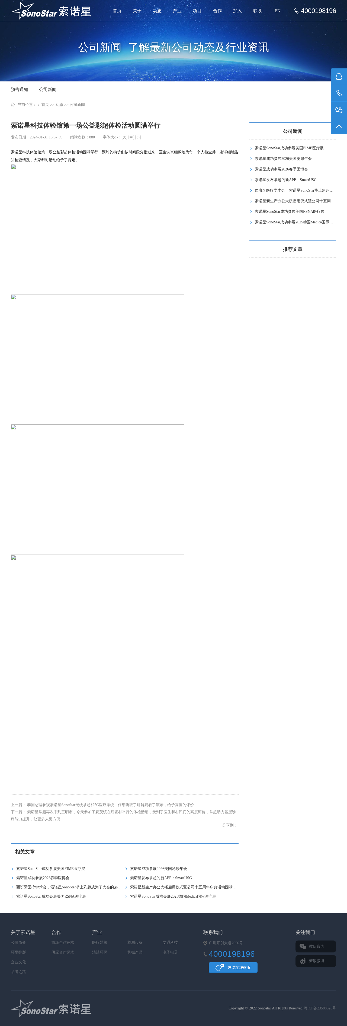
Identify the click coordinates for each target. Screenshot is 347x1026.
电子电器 (170, 952)
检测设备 (135, 942)
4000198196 (318, 11)
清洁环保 (99, 952)
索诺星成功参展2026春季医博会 (42, 878)
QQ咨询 (233, 969)
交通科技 (170, 942)
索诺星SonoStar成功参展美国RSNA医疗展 (51, 896)
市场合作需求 (63, 942)
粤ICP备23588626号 (320, 1008)
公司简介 (18, 942)
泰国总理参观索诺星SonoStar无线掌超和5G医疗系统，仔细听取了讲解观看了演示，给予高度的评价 (110, 805)
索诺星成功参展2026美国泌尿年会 (158, 869)
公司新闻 (47, 89)
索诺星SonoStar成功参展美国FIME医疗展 (50, 869)
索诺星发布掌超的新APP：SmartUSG (161, 878)
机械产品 (135, 952)
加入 (237, 10)
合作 (217, 10)
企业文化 (18, 962)
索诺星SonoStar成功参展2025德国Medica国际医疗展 (173, 896)
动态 (157, 10)
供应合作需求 (63, 952)
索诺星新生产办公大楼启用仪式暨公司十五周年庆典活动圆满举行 (185, 887)
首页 (117, 10)
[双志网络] (64, 1008)
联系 (257, 10)
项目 (197, 10)
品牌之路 (18, 972)
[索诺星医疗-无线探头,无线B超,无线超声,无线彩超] (53, 11)
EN (278, 10)
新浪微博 (316, 961)
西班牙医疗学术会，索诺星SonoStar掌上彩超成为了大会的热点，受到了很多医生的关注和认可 (95, 887)
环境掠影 (18, 952)
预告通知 (19, 89)
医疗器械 (99, 942)
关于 (137, 10)
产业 (177, 10)
